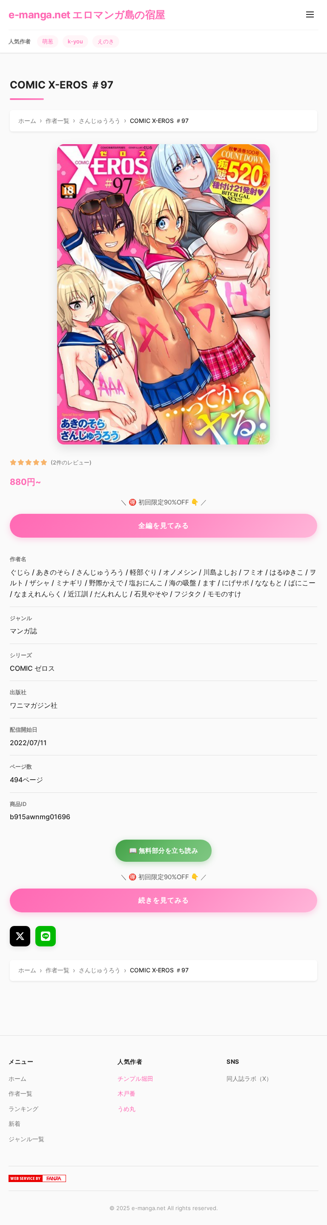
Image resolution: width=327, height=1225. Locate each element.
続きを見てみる (163, 900)
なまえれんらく (38, 594)
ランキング (23, 1108)
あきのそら (53, 572)
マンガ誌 (23, 631)
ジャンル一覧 (26, 1138)
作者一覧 (20, 1093)
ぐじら (20, 572)
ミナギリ (69, 582)
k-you (75, 41)
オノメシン (180, 572)
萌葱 (47, 41)
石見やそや (151, 594)
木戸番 (126, 1093)
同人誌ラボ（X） (249, 1078)
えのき (106, 41)
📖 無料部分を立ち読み (163, 850)
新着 (14, 1123)
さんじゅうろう (100, 572)
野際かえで (106, 582)
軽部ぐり (143, 572)
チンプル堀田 (135, 1078)
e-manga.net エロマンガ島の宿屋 (87, 15)
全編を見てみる (163, 525)
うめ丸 (126, 1108)
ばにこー (302, 582)
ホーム (17, 1078)
